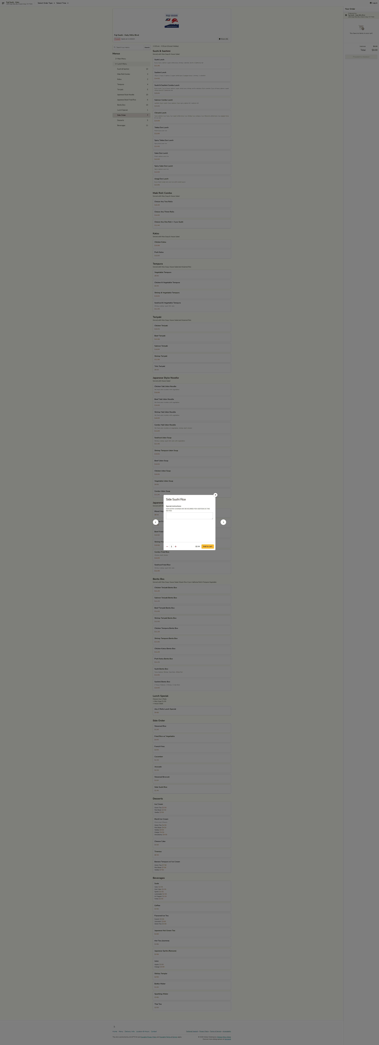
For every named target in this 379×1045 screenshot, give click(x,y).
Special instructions (173, 506)
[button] (156, 524)
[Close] (215, 495)
